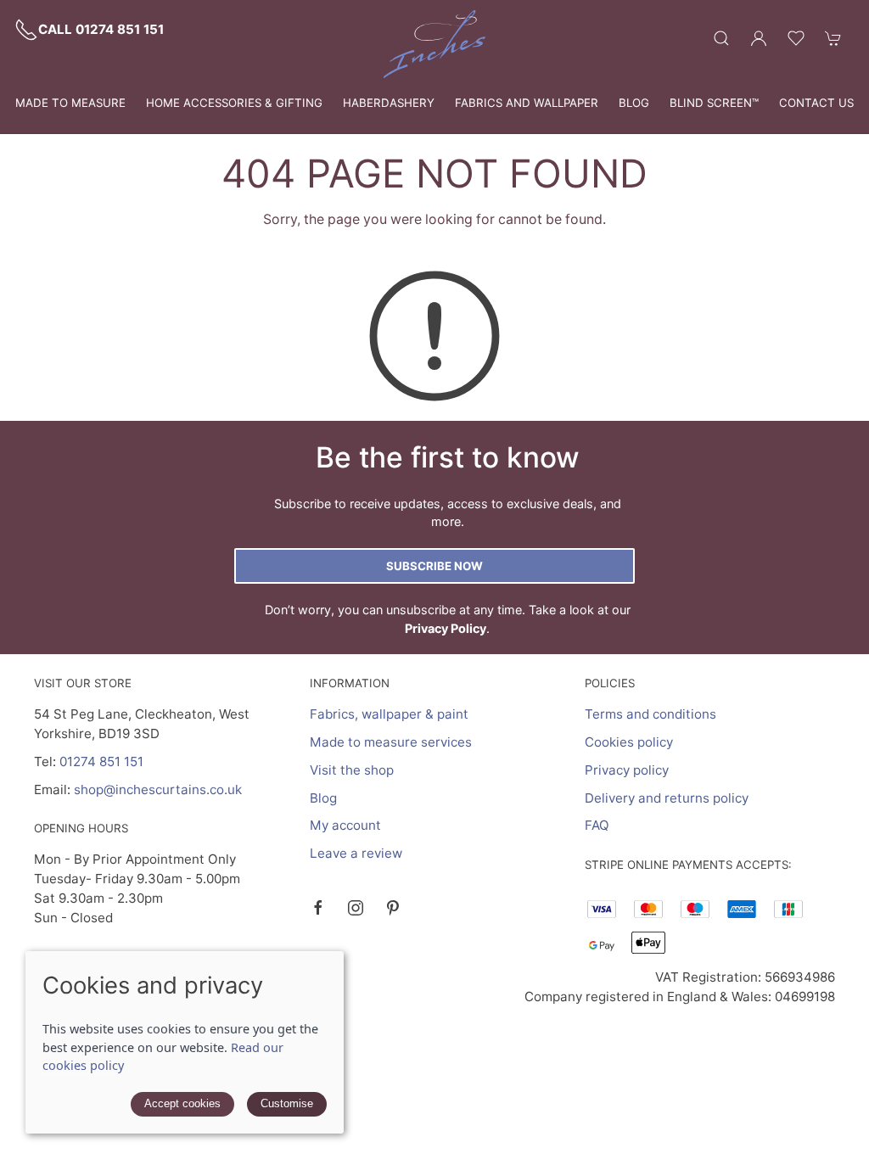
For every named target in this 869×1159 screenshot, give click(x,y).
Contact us (816, 102)
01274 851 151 (101, 761)
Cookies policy (629, 742)
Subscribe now (434, 566)
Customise (287, 1103)
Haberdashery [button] (388, 102)
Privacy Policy (445, 628)
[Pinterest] (392, 907)
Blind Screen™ (714, 102)
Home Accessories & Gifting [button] (234, 102)
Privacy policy (627, 770)
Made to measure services (391, 742)
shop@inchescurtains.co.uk (158, 789)
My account (345, 825)
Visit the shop (352, 770)
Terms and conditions (650, 714)
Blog (634, 102)
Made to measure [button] (70, 102)
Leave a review (356, 853)
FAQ (597, 825)
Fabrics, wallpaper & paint (389, 714)
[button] (721, 38)
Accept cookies (182, 1103)
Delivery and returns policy (666, 798)
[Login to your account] (758, 38)
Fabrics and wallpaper (526, 102)
